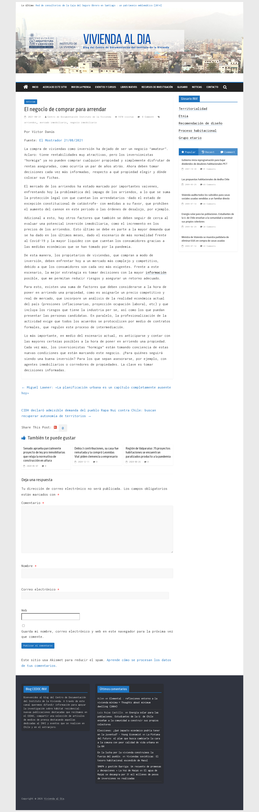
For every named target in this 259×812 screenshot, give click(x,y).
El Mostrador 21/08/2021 (61, 140)
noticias (30, 102)
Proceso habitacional (198, 131)
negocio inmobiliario (83, 122)
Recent (209, 152)
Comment (229, 152)
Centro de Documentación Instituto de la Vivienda (79, 116)
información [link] (156, 272)
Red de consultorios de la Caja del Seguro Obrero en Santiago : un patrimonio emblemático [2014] (99, 5)
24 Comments (209, 227)
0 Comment (147, 116)
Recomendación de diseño (200, 123)
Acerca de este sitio (55, 87)
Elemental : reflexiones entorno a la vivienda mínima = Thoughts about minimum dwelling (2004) (127, 702)
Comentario (32, 503)
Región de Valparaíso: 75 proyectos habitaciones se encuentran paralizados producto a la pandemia (148, 452)
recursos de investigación (157, 87)
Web (24, 610)
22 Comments (209, 246)
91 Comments (209, 169)
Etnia (183, 116)
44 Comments (209, 204)
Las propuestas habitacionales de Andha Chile (205, 179)
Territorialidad (193, 109)
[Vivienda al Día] (25, 87)
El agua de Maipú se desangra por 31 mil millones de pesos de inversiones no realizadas (128, 774)
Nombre (29, 566)
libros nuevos (129, 87)
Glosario (182, 87)
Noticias (197, 87)
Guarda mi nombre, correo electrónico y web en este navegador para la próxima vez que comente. (97, 634)
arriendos (30, 122)
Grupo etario (190, 138)
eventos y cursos (105, 87)
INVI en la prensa (81, 87)
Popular (190, 152)
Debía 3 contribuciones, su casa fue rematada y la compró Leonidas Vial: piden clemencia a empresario (97, 452)
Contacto (212, 87)
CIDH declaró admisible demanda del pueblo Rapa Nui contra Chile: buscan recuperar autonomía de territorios (88, 413)
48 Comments (209, 184)
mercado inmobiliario (53, 122)
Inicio (35, 87)
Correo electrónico (40, 589)
